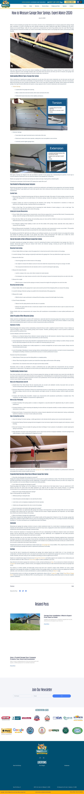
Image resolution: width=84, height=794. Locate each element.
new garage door (46, 544)
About (30, 6)
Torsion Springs (16, 86)
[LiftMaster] (26, 718)
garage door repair (40, 469)
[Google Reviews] (18, 730)
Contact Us (53, 573)
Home (24, 6)
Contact (71, 6)
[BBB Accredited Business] (16, 718)
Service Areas (45, 6)
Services (37, 6)
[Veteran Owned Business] (36, 718)
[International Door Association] (47, 718)
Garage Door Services (40, 558)
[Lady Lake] (67, 718)
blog (52, 562)
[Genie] (5, 718)
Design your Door (56, 6)
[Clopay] (6, 730)
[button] (20, 591)
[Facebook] (78, 2)
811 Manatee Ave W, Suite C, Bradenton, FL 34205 (67, 787)
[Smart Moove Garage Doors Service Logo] (42, 749)
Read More (12, 665)
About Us (55, 570)
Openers (65, 6)
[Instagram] (81, 2)
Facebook (12, 563)
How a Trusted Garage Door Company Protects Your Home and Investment (23, 658)
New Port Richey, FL (17, 787)
